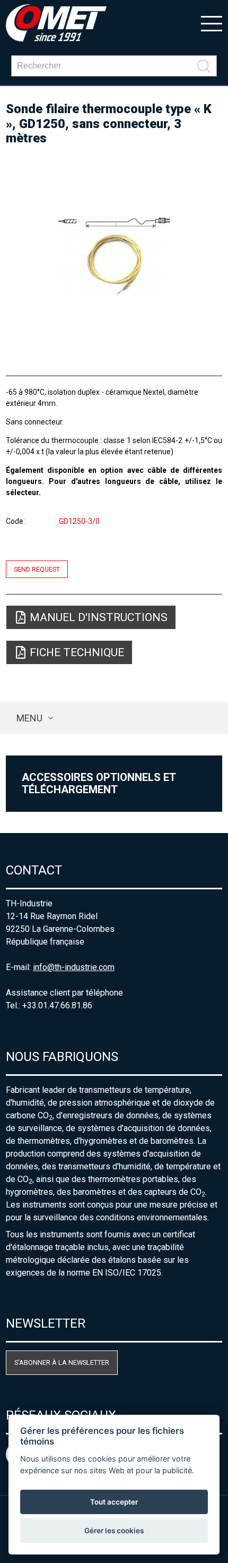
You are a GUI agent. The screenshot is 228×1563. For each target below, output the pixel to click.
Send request (37, 569)
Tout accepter (114, 1502)
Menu (29, 718)
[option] (114, 256)
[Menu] (211, 23)
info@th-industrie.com (74, 967)
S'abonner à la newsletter (61, 1362)
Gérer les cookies (114, 1530)
